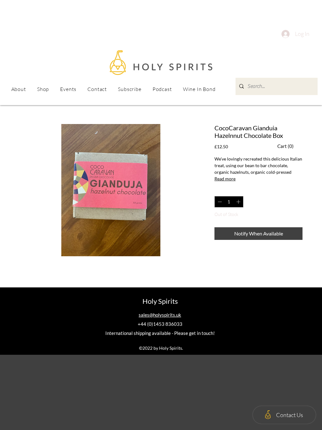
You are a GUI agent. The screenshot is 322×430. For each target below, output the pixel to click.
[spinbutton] (229, 201)
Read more (225, 178)
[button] (68, 89)
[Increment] (239, 201)
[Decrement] (219, 201)
